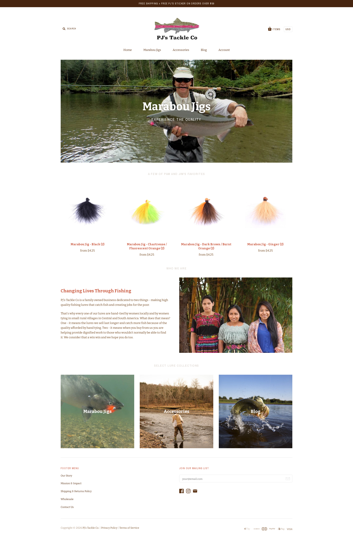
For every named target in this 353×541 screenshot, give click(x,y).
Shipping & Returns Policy (76, 491)
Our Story (66, 475)
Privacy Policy (109, 527)
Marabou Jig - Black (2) (87, 244)
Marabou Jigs (152, 50)
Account (224, 50)
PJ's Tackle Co (91, 527)
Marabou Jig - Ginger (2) (265, 244)
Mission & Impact (71, 483)
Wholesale (67, 499)
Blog (204, 50)
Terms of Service (129, 527)
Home (127, 50)
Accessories (181, 50)
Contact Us (67, 507)
